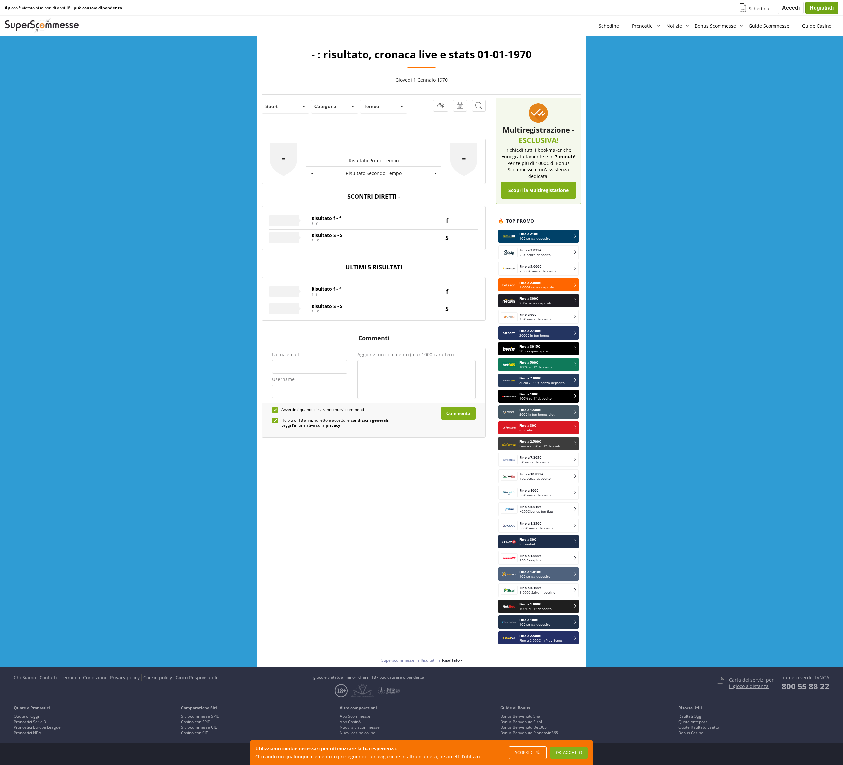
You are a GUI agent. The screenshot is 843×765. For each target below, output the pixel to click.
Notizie (674, 26)
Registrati (822, 8)
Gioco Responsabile (197, 677)
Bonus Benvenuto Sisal (521, 721)
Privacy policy (125, 677)
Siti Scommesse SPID (200, 716)
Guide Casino (816, 26)
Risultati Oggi (690, 716)
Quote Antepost (692, 721)
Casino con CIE (194, 733)
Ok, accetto (569, 753)
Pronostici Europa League (37, 727)
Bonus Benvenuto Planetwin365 (529, 733)
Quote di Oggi (26, 716)
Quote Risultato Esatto (698, 727)
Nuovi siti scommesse (360, 727)
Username (283, 379)
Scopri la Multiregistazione (538, 190)
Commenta (458, 413)
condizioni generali (369, 420)
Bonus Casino (690, 733)
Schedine (609, 26)
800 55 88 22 (805, 686)
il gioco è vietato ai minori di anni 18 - (63, 8)
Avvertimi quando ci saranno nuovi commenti (322, 409)
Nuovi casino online (357, 733)
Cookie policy (157, 677)
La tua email (285, 354)
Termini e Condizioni (83, 677)
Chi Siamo (25, 677)
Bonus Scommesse (715, 26)
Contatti (48, 677)
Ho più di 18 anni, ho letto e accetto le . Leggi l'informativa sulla (335, 423)
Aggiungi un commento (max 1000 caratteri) (405, 354)
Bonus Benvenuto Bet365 (523, 727)
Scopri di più (528, 752)
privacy (333, 425)
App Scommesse (355, 716)
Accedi (791, 8)
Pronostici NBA (27, 733)
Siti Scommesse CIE (199, 727)
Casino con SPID (196, 721)
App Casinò (350, 721)
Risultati (428, 660)
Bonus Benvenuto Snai (520, 716)
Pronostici (643, 26)
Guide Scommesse (769, 26)
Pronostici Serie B (30, 721)
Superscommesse (397, 660)
